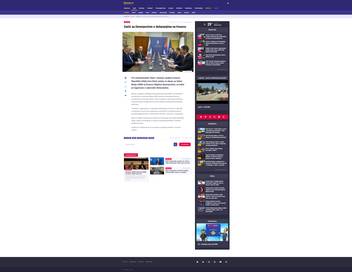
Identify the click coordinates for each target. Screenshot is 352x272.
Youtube (219, 116)
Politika (126, 12)
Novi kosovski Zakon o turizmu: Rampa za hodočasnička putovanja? (212, 137)
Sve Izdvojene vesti (220, 169)
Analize (171, 8)
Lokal (179, 12)
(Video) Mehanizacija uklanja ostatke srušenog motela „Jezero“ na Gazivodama (212, 209)
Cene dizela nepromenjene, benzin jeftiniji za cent (212, 56)
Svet (147, 12)
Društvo (154, 12)
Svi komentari (185, 144)
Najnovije (212, 29)
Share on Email (125, 95)
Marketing (149, 261)
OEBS (134, 138)
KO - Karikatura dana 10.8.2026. (212, 235)
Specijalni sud (161, 8)
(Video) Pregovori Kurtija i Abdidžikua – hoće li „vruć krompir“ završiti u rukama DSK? (212, 203)
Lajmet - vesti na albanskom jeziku (212, 78)
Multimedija (198, 8)
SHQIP (216, 8)
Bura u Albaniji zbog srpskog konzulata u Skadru (212, 150)
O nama (124, 261)
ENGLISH (208, 8)
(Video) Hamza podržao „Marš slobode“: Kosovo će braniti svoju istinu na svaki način (212, 196)
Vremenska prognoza (212, 24)
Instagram (210, 116)
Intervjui (141, 8)
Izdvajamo (212, 123)
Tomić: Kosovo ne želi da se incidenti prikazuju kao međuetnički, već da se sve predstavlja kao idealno (212, 36)
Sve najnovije (222, 69)
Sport (193, 12)
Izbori (134, 12)
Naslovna (127, 8)
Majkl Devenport (142, 138)
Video (212, 176)
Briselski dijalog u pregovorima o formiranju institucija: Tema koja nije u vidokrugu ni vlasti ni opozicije (212, 163)
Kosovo (151, 138)
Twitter (205, 116)
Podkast (150, 8)
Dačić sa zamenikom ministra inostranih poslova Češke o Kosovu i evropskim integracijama (171, 171)
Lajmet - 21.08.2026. (212, 95)
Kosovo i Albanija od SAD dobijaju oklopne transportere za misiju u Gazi (212, 43)
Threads (214, 116)
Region (141, 12)
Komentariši (175, 144)
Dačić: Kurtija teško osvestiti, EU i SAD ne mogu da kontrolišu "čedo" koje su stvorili (171, 161)
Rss (223, 116)
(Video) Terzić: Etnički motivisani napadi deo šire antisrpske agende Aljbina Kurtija (212, 189)
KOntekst (179, 8)
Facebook (200, 116)
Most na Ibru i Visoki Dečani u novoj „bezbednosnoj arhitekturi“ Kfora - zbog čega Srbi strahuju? (212, 130)
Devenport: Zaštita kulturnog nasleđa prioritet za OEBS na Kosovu (136, 169)
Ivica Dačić (128, 138)
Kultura (186, 12)
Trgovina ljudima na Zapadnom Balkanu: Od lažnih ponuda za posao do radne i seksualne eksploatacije (212, 156)
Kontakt (140, 261)
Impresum (133, 261)
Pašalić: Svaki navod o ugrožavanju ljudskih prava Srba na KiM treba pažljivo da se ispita (212, 50)
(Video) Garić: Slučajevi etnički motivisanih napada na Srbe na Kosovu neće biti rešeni (212, 183)
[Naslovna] (128, 3)
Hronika (172, 12)
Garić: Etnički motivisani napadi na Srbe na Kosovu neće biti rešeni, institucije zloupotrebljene (212, 63)
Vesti (134, 8)
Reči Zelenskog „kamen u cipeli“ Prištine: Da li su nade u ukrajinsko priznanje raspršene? (212, 143)
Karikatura (188, 8)
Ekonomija (163, 12)
